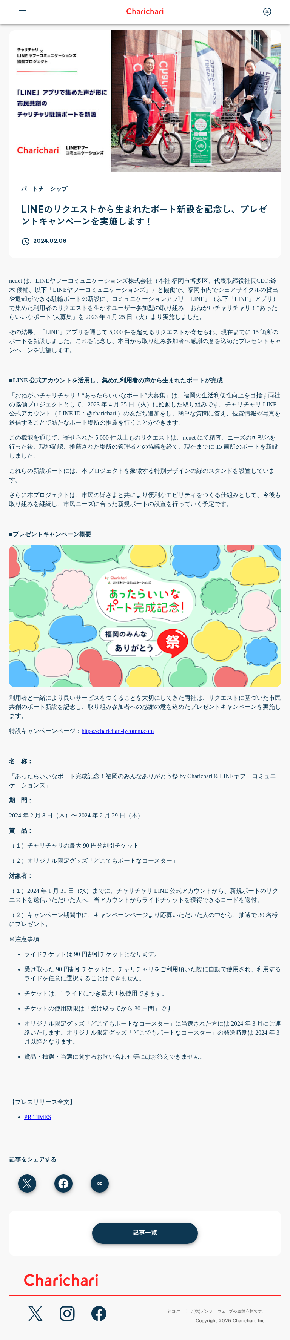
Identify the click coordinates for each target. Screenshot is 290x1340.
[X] (35, 1313)
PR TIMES (37, 1117)
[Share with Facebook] (63, 1183)
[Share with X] (27, 1183)
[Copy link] (100, 1183)
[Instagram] (67, 1313)
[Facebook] (99, 1313)
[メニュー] (23, 12)
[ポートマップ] (267, 12)
